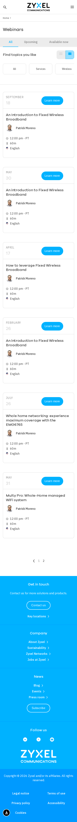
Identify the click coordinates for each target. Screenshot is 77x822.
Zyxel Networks (36, 653)
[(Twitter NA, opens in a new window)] (39, 739)
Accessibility (56, 803)
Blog (37, 685)
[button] (4, 7)
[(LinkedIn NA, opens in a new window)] (25, 739)
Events (36, 691)
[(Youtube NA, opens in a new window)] (52, 739)
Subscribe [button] (38, 708)
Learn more (52, 100)
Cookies (20, 812)
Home (6, 17)
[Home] (38, 6)
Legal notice (20, 793)
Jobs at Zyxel (37, 659)
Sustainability (36, 648)
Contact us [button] (38, 605)
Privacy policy (21, 803)
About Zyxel (36, 642)
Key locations (37, 616)
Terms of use (56, 793)
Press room (37, 697)
